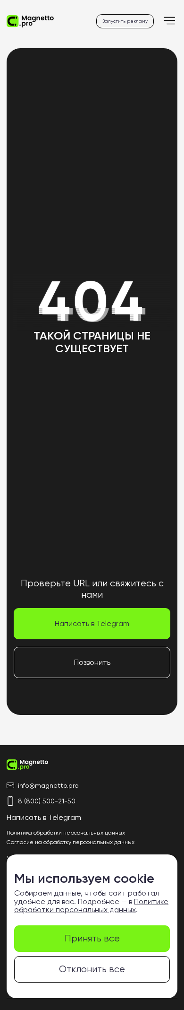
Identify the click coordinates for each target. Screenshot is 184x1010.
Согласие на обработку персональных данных (70, 842)
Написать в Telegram (92, 623)
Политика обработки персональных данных (66, 832)
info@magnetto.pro (48, 785)
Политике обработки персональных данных (91, 905)
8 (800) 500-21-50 (46, 801)
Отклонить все (92, 969)
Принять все (92, 938)
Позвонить (92, 662)
